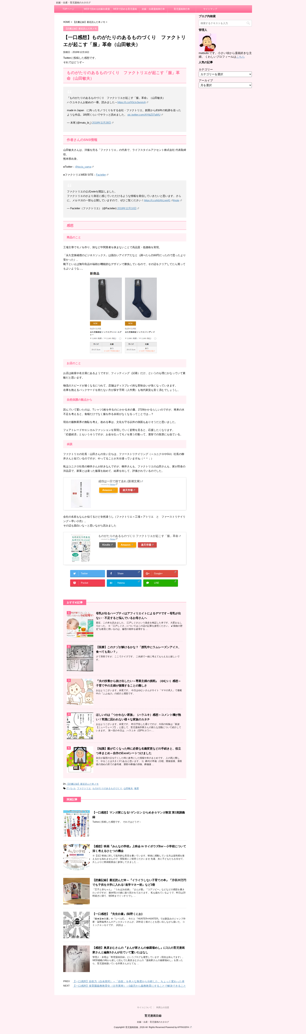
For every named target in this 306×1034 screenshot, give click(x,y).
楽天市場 (128, 490)
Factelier (101, 174)
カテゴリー (206, 69)
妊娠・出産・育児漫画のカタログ (153, 1022)
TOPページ (68, 9)
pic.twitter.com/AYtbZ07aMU (144, 114)
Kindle (106, 544)
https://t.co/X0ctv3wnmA (131, 102)
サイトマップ (210, 9)
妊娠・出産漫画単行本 (153, 9)
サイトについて (144, 1007)
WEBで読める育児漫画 (125, 9)
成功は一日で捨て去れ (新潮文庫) (119, 481)
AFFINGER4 (183, 1027)
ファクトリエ (84, 788)
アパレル (71, 788)
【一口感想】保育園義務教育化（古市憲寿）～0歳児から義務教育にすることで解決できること (129, 985)
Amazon (107, 490)
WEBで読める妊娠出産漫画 (97, 10)
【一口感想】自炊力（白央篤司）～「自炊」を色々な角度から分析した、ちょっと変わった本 (129, 981)
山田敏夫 (128, 788)
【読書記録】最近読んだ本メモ (82, 784)
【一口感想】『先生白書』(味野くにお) (117, 913)
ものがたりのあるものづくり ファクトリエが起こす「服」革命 (138, 535)
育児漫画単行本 (182, 9)
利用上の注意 (162, 1007)
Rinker (112, 484)
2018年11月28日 (101, 122)
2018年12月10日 (127, 208)
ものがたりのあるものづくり (107, 788)
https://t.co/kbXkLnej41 (157, 200)
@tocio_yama (83, 166)
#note (176, 200)
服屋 (136, 788)
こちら (240, 56)
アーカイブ (206, 80)
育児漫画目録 (153, 1015)
